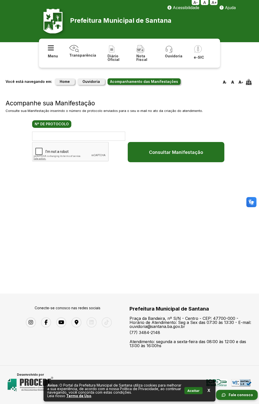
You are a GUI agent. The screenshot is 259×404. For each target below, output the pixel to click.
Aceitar (193, 391)
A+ (214, 2)
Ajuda (230, 7)
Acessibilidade (185, 7)
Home (65, 81)
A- (195, 2)
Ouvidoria (91, 81)
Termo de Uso (78, 396)
